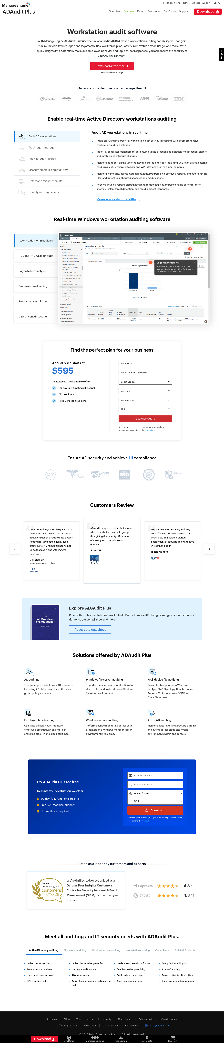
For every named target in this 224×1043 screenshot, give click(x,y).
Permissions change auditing (131, 969)
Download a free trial (110, 66)
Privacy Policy (150, 430)
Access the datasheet (90, 629)
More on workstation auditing (117, 199)
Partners (186, 3)
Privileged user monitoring (130, 975)
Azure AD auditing (171, 969)
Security (106, 1019)
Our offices (131, 1025)
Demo (140, 11)
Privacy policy (147, 1019)
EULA (67, 1019)
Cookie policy (169, 1019)
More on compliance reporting (118, 210)
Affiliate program (67, 1025)
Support (184, 11)
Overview (114, 11)
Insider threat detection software (133, 963)
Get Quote (170, 11)
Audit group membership (129, 981)
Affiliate (196, 3)
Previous (15, 545)
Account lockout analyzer (39, 969)
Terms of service (85, 1019)
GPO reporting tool (36, 981)
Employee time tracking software (178, 975)
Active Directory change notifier (87, 963)
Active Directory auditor (38, 963)
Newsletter (90, 1025)
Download (206, 12)
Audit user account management (178, 981)
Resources (154, 11)
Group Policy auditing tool (175, 963)
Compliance (125, 1019)
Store (177, 3)
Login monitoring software (40, 975)
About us (52, 1019)
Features (129, 11)
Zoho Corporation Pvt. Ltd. (105, 1034)
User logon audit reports (84, 969)
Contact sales (111, 1025)
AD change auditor (81, 975)
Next (207, 545)
